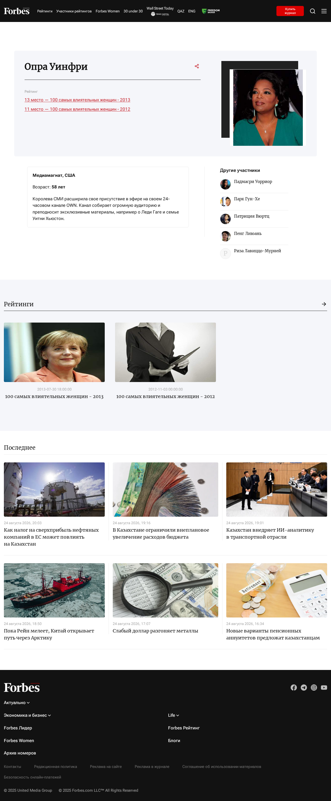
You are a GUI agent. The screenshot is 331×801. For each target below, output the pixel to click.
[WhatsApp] (187, 66)
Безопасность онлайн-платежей (32, 777)
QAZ (180, 11)
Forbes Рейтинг (184, 727)
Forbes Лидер (18, 727)
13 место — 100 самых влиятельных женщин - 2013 (77, 99)
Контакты (12, 766)
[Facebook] (177, 66)
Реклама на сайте (106, 766)
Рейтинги (44, 11)
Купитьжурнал (290, 10)
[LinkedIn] (159, 66)
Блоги (174, 740)
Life (171, 715)
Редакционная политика (55, 766)
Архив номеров (20, 753)
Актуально (15, 702)
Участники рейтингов (74, 11)
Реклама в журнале (152, 766)
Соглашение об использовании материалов (221, 766)
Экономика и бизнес (25, 715)
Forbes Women (108, 11)
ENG (191, 11)
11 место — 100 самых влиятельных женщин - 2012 (77, 109)
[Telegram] (168, 66)
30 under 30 (133, 11)
